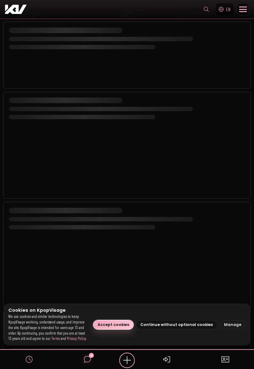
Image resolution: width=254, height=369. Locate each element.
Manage (232, 324)
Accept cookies (113, 324)
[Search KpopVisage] (206, 9)
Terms (55, 338)
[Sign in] (167, 359)
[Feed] (29, 359)
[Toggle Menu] (243, 9)
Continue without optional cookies (176, 324)
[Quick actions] (127, 360)
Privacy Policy (76, 338)
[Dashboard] (225, 359)
